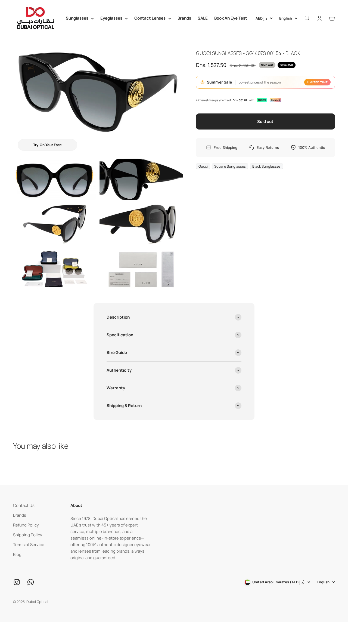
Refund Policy (26, 525)
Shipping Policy (27, 535)
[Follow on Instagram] (16, 582)
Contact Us (24, 505)
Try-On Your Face (47, 144)
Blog (17, 554)
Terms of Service (28, 544)
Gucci (203, 166)
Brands (184, 18)
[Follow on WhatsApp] (30, 582)
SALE (203, 18)
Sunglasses (77, 18)
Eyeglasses (111, 18)
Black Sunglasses (266, 166)
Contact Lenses (150, 18)
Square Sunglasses (230, 166)
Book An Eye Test (230, 18)
